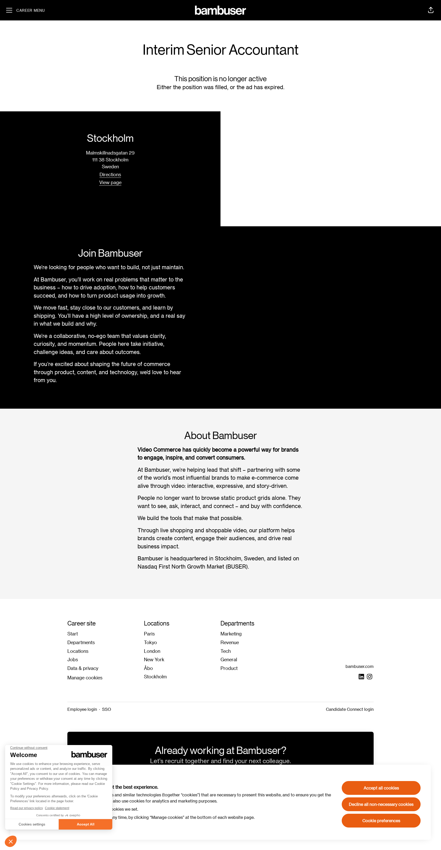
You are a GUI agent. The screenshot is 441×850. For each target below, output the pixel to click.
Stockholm (155, 676)
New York (154, 659)
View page (110, 182)
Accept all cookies (381, 787)
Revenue (229, 642)
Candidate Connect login (350, 709)
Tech (225, 651)
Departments (81, 642)
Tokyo (150, 642)
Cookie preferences (381, 820)
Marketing (231, 633)
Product (229, 668)
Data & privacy (82, 668)
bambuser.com (360, 666)
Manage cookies (84, 677)
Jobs (72, 659)
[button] (431, 10)
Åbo (148, 668)
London (152, 651)
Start (72, 633)
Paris (149, 633)
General (228, 659)
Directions (110, 174)
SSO (106, 709)
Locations (77, 651)
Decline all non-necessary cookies (381, 804)
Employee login (82, 709)
